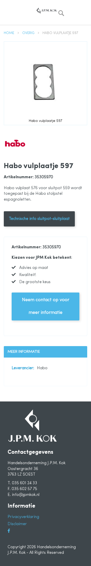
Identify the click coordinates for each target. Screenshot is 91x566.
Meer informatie (24, 352)
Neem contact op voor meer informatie (45, 306)
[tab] (45, 352)
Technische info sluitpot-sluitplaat (39, 219)
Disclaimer (17, 524)
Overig (28, 33)
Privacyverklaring (23, 517)
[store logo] (46, 11)
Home (9, 33)
